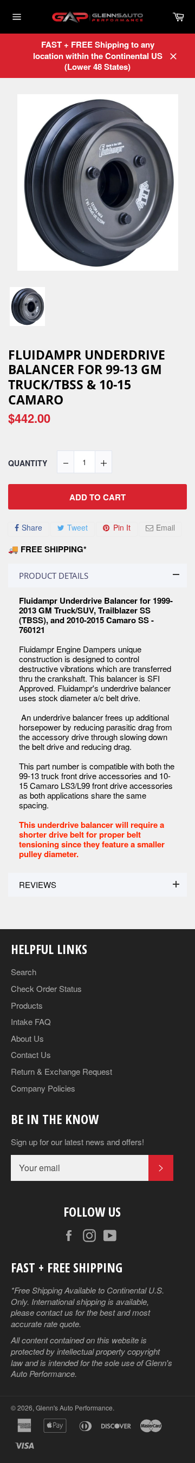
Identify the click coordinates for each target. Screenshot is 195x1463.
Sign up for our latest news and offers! (77, 1142)
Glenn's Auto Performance (74, 1407)
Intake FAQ (31, 1021)
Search (23, 971)
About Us (27, 1038)
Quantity (27, 463)
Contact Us (31, 1054)
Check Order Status (46, 988)
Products (27, 1005)
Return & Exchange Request (61, 1071)
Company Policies (43, 1088)
